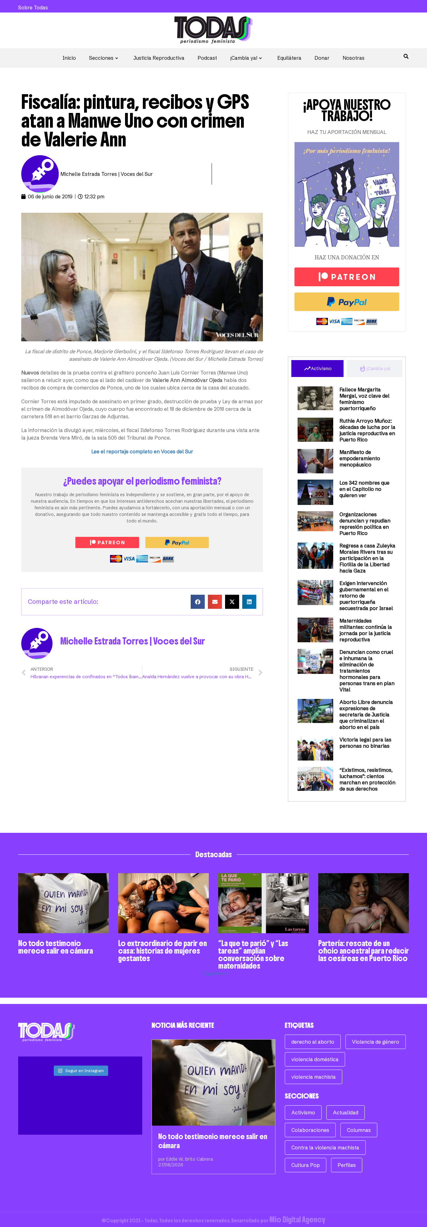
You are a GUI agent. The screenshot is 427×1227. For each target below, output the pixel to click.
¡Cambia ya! (243, 58)
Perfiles (347, 1165)
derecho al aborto (312, 1042)
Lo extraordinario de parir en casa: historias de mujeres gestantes (162, 951)
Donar (321, 58)
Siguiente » (216, 973)
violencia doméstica (315, 1059)
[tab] (317, 368)
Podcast (207, 58)
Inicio (69, 58)
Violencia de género (375, 1042)
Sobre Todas (33, 7)
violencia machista (313, 1077)
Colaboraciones (310, 1130)
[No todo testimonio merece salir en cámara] (213, 1083)
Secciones (101, 58)
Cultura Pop (305, 1165)
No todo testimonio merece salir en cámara (55, 947)
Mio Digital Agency (297, 1219)
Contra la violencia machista (325, 1147)
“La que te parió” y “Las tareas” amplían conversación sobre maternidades (253, 954)
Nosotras (353, 58)
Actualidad (345, 1112)
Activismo (303, 1112)
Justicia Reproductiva (158, 58)
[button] (198, 602)
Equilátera (289, 58)
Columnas (359, 1130)
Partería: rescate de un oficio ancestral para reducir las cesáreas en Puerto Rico (363, 951)
